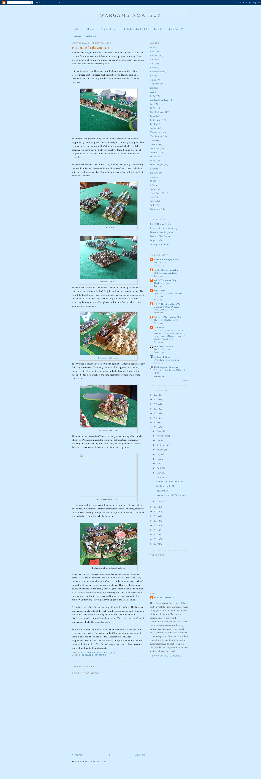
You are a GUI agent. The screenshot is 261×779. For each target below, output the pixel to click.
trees (152, 196)
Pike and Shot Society (160, 236)
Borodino (158, 29)
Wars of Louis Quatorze (166, 259)
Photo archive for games (161, 232)
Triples (153, 201)
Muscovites (155, 132)
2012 (156, 534)
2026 (156, 394)
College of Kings (162, 356)
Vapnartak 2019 (163, 490)
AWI (152, 63)
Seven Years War (176, 29)
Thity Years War (157, 193)
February (161, 477)
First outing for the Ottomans (169, 481)
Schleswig (91, 29)
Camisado (159, 327)
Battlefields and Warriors (166, 270)
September (162, 444)
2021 (156, 417)
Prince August (157, 164)
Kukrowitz (91, 35)
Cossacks (87, 655)
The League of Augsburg (166, 367)
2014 (156, 525)
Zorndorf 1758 (160, 262)
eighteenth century (159, 99)
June (159, 458)
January (161, 501)
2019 (156, 427)
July (159, 454)
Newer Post (77, 754)
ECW (152, 95)
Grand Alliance (157, 112)
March (160, 472)
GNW (152, 108)
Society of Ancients (159, 244)
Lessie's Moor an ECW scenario (171, 495)
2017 (156, 511)
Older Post (140, 754)
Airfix (153, 51)
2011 (156, 539)
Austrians (154, 59)
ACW (152, 47)
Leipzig (77, 35)
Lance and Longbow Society (164, 228)
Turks (152, 205)
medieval (154, 128)
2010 (156, 543)
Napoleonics (156, 136)
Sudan (153, 180)
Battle (153, 67)
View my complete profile (165, 656)
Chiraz (153, 79)
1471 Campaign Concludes (165, 272)
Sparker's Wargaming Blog (167, 317)
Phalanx (154, 156)
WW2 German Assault (163, 309)
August (160, 449)
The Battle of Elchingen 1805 (166, 319)
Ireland (153, 116)
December (162, 431)
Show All (186, 380)
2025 (156, 399)
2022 (156, 413)
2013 (156, 529)
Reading (154, 168)
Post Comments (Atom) (96, 761)
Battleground (156, 71)
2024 (156, 404)
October (161, 440)
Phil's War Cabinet (163, 346)
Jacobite (154, 124)
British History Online (160, 224)
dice (152, 91)
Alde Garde (159, 290)
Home (109, 754)
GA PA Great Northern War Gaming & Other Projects (168, 305)
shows (153, 176)
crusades (154, 87)
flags (152, 103)
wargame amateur (130, 15)
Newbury (154, 144)
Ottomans (100, 655)
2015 (156, 520)
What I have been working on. (166, 359)
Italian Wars (155, 120)
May (159, 463)
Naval (153, 140)
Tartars (153, 188)
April (159, 468)
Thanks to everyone (162, 283)
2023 (156, 408)
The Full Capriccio (162, 349)
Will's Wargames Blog (165, 280)
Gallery (77, 29)
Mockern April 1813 (165, 486)
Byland (153, 75)
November (162, 435)
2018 (156, 506)
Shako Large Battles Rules (136, 29)
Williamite (155, 209)
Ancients (154, 55)
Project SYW (156, 240)
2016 (156, 516)
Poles (152, 160)
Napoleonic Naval (109, 29)
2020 (156, 422)
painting (154, 152)
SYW (152, 184)
